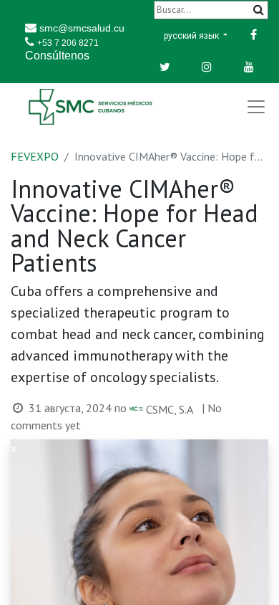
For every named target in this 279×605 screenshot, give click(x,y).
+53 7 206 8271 (68, 43)
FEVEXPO (35, 156)
